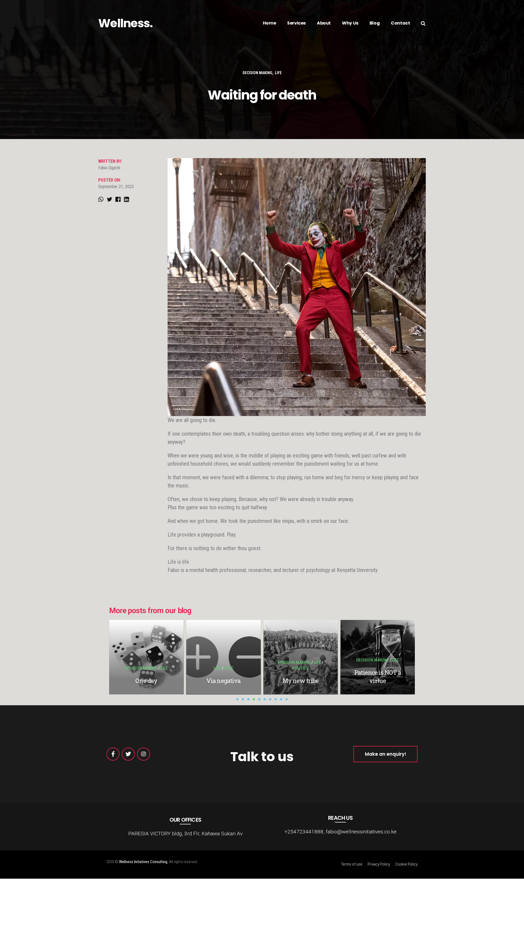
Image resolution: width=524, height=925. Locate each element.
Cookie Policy (406, 864)
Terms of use (351, 864)
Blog (375, 23)
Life (278, 73)
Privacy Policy (379, 864)
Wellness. (125, 23)
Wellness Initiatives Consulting (143, 861)
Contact (400, 23)
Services (296, 23)
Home (269, 23)
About (324, 23)
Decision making (257, 73)
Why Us (350, 23)
